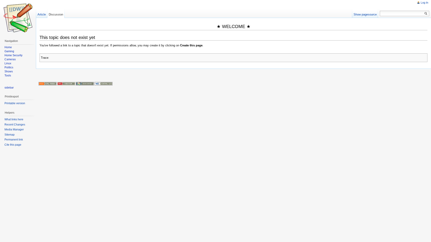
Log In (424, 2)
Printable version (14, 103)
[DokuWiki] (85, 83)
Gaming (9, 51)
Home (8, 47)
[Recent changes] (48, 83)
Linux (7, 63)
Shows (8, 71)
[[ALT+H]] (18, 18)
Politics (8, 67)
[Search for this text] (426, 13)
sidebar (9, 87)
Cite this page (12, 144)
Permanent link (13, 139)
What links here (13, 119)
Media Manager (14, 129)
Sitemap (9, 134)
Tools (7, 75)
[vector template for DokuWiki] (66, 83)
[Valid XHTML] (103, 83)
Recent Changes (14, 124)
